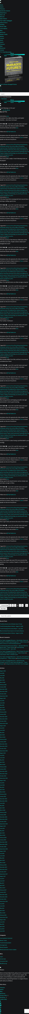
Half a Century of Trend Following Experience (10, 643)
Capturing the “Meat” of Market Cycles (9, 654)
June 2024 (2, 730)
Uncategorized (3, 945)
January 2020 (3, 814)
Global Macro (3, 13)
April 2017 (2, 885)
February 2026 (3, 684)
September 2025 (4, 696)
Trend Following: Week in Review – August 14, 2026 (11, 633)
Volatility (2, 24)
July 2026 (2, 673)
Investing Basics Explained (6, 938)
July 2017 (2, 878)
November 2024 (3, 719)
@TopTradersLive (11, 131)
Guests (2, 7)
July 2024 (2, 728)
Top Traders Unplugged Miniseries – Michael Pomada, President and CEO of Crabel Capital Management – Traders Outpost (13, 662)
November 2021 (3, 801)
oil (27, 149)
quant (5, 151)
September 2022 (4, 778)
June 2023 (2, 757)
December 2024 (3, 716)
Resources (2, 32)
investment (11, 149)
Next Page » (3, 609)
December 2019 (3, 817)
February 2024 (3, 739)
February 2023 (3, 766)
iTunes (21, 137)
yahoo (11, 155)
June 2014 (2, 931)
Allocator (2, 16)
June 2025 (2, 703)
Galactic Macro (3, 22)
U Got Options (3, 28)
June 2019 (2, 828)
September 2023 (4, 750)
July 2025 (2, 700)
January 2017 (3, 892)
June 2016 (2, 906)
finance (22, 148)
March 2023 (2, 764)
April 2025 (2, 707)
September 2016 (4, 901)
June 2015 (2, 922)
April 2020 (2, 808)
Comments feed (3, 961)
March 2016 (2, 912)
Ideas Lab (2, 15)
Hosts (1, 5)
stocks (12, 151)
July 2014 (2, 928)
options (2, 151)
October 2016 (3, 899)
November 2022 (3, 773)
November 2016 (3, 896)
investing (5, 149)
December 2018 (3, 842)
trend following (11, 153)
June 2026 (2, 675)
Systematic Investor (5, 11)
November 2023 (3, 746)
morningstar (23, 149)
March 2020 (2, 810)
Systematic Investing (19, 151)
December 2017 (3, 867)
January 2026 (3, 687)
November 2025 (3, 691)
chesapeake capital (4, 146)
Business (25, 144)
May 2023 (2, 760)
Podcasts (2, 9)
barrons (8, 144)
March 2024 (2, 737)
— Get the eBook (5, 110)
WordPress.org (3, 963)
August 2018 (3, 851)
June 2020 (2, 803)
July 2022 (2, 782)
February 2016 (3, 915)
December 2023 (3, 744)
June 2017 (2, 881)
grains (1, 149)
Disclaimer (2, 997)
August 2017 (3, 876)
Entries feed (3, 959)
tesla (25, 151)
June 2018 (2, 855)
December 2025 (3, 689)
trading (5, 153)
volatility (19, 153)
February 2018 (3, 865)
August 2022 (3, 780)
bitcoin (12, 144)
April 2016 (2, 910)
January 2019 (3, 839)
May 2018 (2, 858)
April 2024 (2, 734)
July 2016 (2, 903)
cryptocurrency (3, 148)
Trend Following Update (5, 942)
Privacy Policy (3, 995)
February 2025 (3, 712)
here (17, 128)
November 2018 (3, 844)
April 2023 (2, 762)
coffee (16, 146)
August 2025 (3, 698)
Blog (1, 30)
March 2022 (2, 792)
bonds (21, 144)
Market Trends (3, 34)
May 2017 (2, 883)
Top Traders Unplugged (6, 20)
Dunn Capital (17, 148)
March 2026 (2, 682)
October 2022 (3, 776)
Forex (25, 148)
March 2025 (2, 709)
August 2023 (3, 753)
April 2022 (2, 789)
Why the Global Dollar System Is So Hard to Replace (12, 631)
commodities (21, 146)
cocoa (13, 146)
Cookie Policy (3, 999)
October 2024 (3, 721)
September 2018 (4, 849)
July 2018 (2, 853)
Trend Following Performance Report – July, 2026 (11, 628)
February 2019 (3, 837)
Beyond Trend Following (22, 658)
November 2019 (3, 819)
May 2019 (2, 830)
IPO (15, 149)
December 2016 (3, 894)
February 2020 (3, 812)
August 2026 (3, 671)
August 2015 (3, 919)
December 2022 (3, 771)
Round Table (3, 26)
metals (18, 149)
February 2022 (3, 794)
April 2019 (2, 833)
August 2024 (3, 725)
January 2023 (3, 769)
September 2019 (4, 823)
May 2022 (2, 787)
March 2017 (2, 887)
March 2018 (2, 862)
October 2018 (3, 846)
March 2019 (2, 835)
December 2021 (3, 798)
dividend (11, 148)
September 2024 (4, 723)
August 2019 (3, 826)
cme (10, 146)
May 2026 (2, 677)
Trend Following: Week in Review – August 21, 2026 (11, 626)
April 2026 (2, 680)
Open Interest (3, 18)
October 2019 (3, 821)
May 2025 (2, 705)
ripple (8, 151)
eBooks (2, 36)
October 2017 (3, 871)
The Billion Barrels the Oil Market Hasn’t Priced (11, 624)
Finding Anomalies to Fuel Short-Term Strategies (17, 664)
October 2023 (3, 748)
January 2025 (3, 714)
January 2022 (3, 796)
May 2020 (2, 805)
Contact (2, 38)
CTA (8, 148)
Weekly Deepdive (4, 947)
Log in (1, 956)
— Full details (3, 99)
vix (16, 153)
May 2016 (2, 908)
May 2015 (2, 924)
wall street (24, 153)
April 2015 (2, 926)
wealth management (5, 155)
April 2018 (2, 860)
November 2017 (3, 869)
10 (27, 606)
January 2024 (3, 741)
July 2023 (2, 755)
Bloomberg (16, 144)
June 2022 (2, 785)
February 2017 (3, 890)
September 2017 (4, 874)
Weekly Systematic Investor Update (8, 949)
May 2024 (2, 732)
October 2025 (3, 693)
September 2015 (4, 917)
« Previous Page (4, 606)
